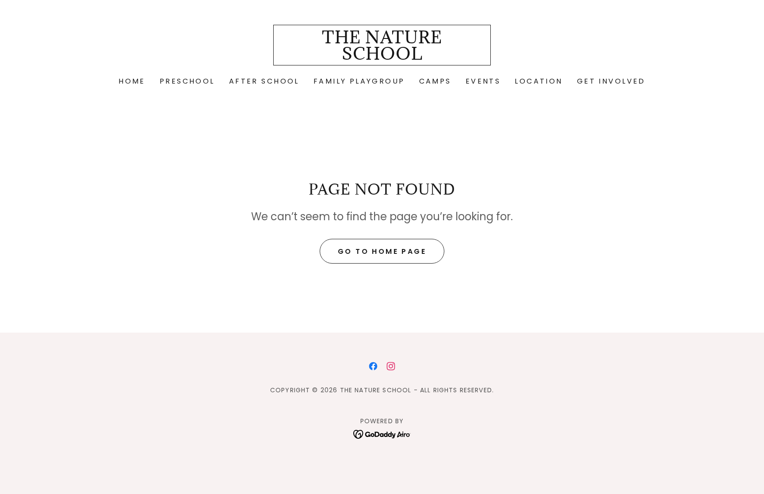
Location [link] (538, 81)
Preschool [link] (187, 81)
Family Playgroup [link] (359, 81)
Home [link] (131, 81)
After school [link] (264, 81)
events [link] (483, 81)
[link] (382, 56)
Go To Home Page (382, 251)
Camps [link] (435, 81)
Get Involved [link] (611, 81)
